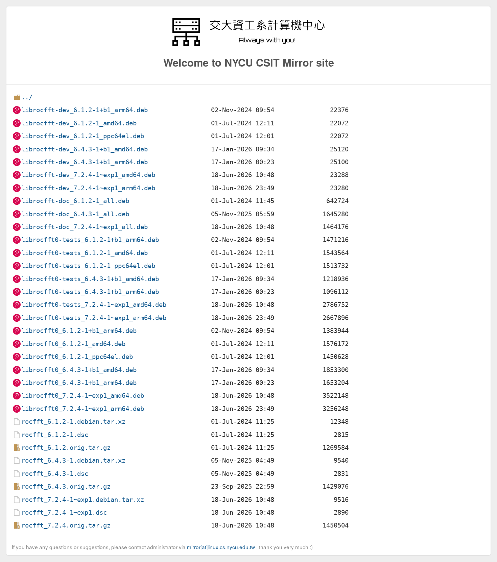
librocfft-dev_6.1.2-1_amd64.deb (79, 123)
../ (26, 97)
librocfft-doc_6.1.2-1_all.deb (75, 201)
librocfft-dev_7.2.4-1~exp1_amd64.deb (88, 175)
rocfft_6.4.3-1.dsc (54, 474)
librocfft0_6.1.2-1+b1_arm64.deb (79, 331)
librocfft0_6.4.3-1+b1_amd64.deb (79, 370)
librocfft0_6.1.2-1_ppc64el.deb (77, 357)
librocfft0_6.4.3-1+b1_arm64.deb (79, 383)
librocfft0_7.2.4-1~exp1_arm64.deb (82, 409)
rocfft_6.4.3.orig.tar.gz (66, 486)
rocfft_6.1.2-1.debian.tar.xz (73, 421)
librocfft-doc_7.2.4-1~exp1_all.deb (84, 227)
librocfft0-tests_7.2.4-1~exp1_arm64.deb (93, 318)
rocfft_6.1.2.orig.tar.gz (66, 447)
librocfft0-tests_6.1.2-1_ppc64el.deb (88, 266)
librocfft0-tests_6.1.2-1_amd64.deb (84, 253)
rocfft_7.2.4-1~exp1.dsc (64, 512)
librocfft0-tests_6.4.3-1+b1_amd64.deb (90, 279)
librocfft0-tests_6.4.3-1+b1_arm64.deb (90, 292)
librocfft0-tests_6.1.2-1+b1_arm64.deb (90, 240)
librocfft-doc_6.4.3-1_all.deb (75, 214)
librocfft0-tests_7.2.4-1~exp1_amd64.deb (93, 305)
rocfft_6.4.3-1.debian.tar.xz (73, 460)
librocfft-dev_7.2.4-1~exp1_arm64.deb (88, 188)
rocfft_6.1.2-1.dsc (54, 435)
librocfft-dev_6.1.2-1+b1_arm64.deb (84, 110)
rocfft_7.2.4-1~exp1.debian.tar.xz (82, 500)
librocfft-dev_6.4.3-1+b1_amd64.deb (84, 149)
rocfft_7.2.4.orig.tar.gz (66, 525)
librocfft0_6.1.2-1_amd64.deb (73, 344)
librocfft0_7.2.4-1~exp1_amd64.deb (82, 395)
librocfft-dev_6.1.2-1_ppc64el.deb (82, 136)
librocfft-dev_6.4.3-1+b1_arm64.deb (84, 162)
